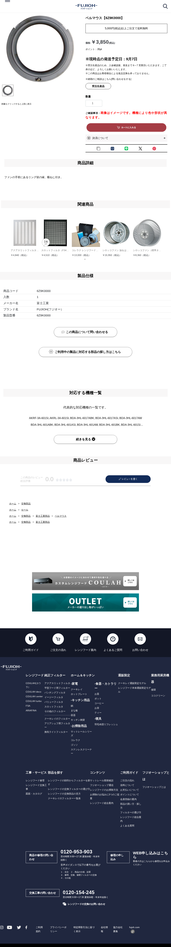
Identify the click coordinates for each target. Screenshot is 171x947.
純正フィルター (54, 675)
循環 (153, 689)
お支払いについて (129, 789)
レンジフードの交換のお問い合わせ (86, 904)
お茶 (97, 708)
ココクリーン (158, 695)
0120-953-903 (76, 851)
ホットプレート (79, 694)
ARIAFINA (31, 710)
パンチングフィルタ (54, 692)
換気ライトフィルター (56, 732)
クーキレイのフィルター (57, 718)
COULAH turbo (34, 701)
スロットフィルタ (53, 706)
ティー (98, 712)
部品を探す (55, 772)
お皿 (97, 694)
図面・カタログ (34, 793)
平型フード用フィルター (57, 688)
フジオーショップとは (154, 787)
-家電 (74, 683)
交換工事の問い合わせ (42, 892)
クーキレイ (76, 689)
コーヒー (99, 703)
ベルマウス (60, 516)
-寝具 (98, 718)
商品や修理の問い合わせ (41, 857)
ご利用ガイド (129, 772)
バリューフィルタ (53, 702)
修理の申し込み (117, 857)
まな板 (74, 710)
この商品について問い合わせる (87, 332)
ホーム (12, 503)
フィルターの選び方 (130, 812)
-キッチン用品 (80, 700)
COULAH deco (33, 691)
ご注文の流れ (127, 780)
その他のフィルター (54, 711)
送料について (127, 785)
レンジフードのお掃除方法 (104, 789)
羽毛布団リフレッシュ (106, 724)
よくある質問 (127, 825)
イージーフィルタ (53, 697)
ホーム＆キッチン (83, 675)
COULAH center (34, 696)
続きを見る (83, 439)
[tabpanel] (40, 49)
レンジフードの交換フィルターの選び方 (69, 789)
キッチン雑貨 (78, 719)
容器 (73, 715)
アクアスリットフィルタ (57, 683)
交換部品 (26, 503)
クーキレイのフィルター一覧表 (64, 798)
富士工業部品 (43, 516)
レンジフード (35, 675)
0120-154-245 (79, 892)
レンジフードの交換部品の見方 (64, 793)
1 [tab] (86, 260)
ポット (98, 698)
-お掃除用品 (79, 726)
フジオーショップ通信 (101, 785)
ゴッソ (74, 744)
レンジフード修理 (35, 780)
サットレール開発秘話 (101, 780)
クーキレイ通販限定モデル (132, 683)
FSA (28, 705)
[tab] (8, 90)
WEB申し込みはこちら (150, 855)
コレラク (75, 740)
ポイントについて (129, 794)
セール (24, 509)
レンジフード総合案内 (101, 803)
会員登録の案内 (128, 799)
